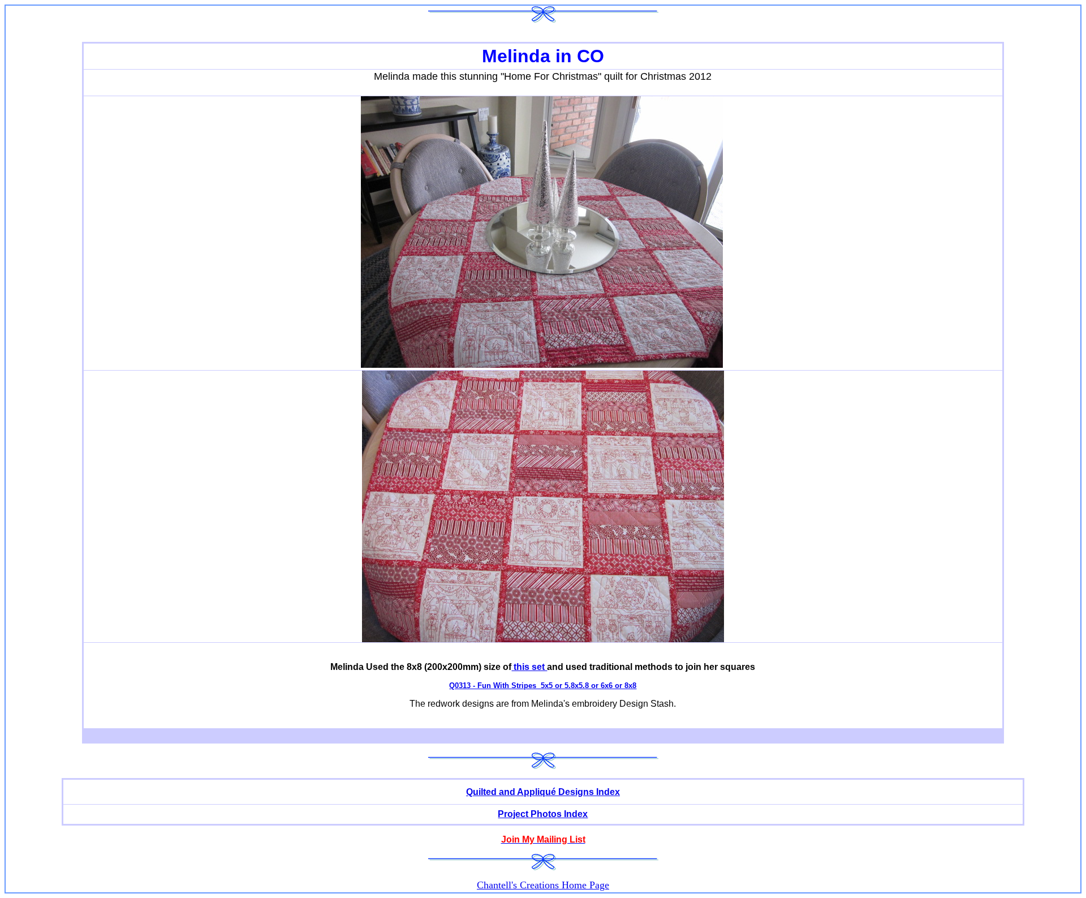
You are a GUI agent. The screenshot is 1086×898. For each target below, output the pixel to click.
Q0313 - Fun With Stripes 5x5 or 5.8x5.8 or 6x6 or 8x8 (542, 685)
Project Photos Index (543, 814)
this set (529, 667)
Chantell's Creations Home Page (543, 885)
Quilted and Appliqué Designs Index (543, 792)
